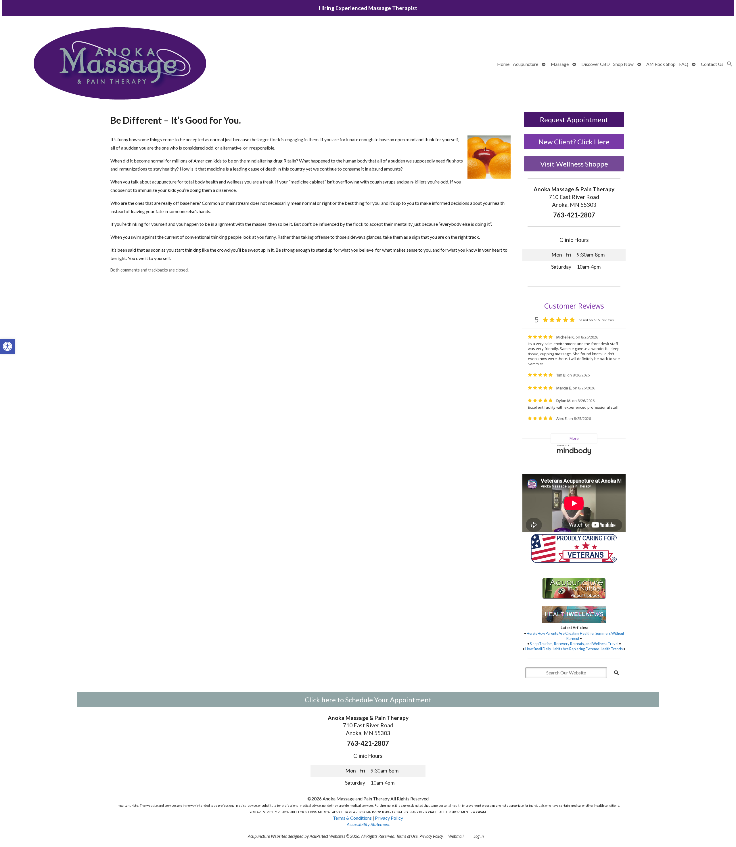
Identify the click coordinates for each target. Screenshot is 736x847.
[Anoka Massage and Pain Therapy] (120, 64)
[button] (7, 346)
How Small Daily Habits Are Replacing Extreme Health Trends (574, 649)
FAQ (683, 64)
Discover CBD (595, 64)
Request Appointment (574, 119)
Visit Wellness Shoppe (574, 164)
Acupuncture (525, 64)
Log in (479, 836)
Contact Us (712, 64)
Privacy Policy (389, 818)
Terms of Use (407, 836)
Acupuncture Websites (267, 836)
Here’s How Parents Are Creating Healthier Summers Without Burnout (575, 636)
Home (503, 64)
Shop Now (623, 64)
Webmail (455, 836)
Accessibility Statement (368, 824)
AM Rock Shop (661, 64)
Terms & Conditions (352, 818)
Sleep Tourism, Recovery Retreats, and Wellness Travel (574, 643)
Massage (560, 64)
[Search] (616, 673)
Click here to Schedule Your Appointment (368, 699)
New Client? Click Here (574, 141)
